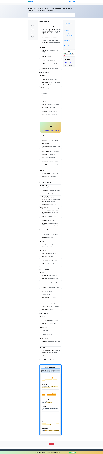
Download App (72, 1)
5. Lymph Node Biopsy (66, 30)
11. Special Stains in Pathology (67, 40)
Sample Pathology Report (33, 37)
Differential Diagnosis (32, 34)
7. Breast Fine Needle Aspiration (68, 33)
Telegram (72, 53)
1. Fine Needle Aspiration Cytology (68, 23)
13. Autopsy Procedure (66, 43)
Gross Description (33, 27)
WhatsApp (66, 53)
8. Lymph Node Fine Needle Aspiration (68, 35)
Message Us (73, 452)
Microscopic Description (33, 29)
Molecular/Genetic (33, 32)
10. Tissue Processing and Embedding (68, 38)
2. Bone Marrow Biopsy (66, 25)
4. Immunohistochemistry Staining (68, 28)
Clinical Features (33, 25)
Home (29, 3)
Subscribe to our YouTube (68, 65)
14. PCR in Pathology (66, 45)
